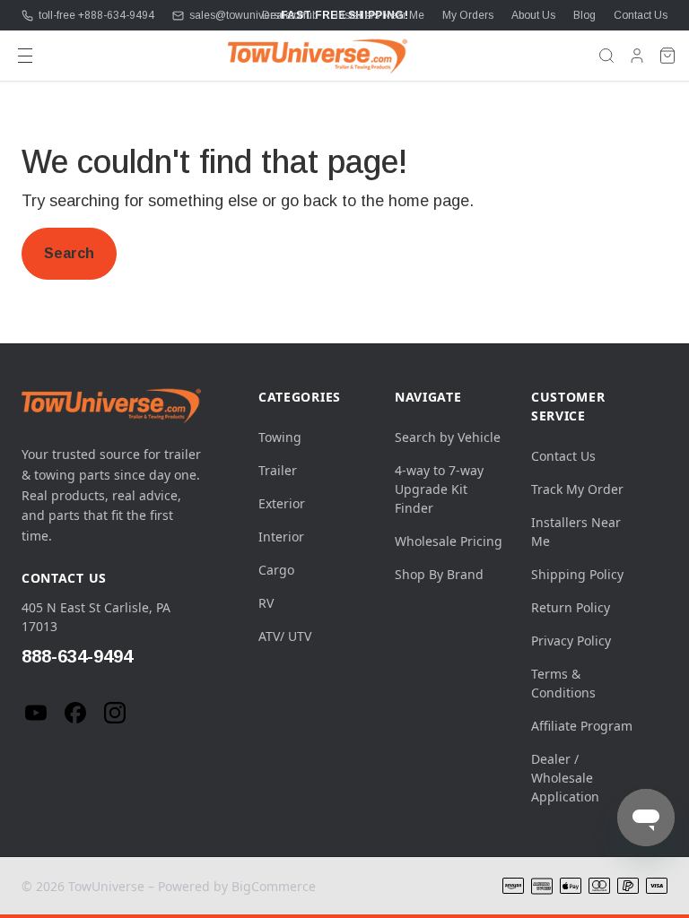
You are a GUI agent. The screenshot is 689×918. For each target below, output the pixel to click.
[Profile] (637, 55)
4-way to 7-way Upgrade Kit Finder (439, 489)
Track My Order (577, 489)
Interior (281, 536)
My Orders (467, 15)
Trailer (277, 470)
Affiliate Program (581, 725)
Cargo (276, 569)
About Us (533, 15)
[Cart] (667, 55)
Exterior (281, 503)
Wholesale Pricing (448, 541)
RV (266, 602)
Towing (279, 437)
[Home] (317, 56)
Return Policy (570, 607)
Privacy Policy (571, 640)
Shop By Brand (439, 574)
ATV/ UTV (284, 636)
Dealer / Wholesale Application (565, 777)
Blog (584, 15)
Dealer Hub (290, 15)
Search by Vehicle (448, 437)
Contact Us (640, 15)
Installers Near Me (380, 15)
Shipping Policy (577, 574)
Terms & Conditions (563, 683)
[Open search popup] (606, 55)
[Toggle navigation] (25, 55)
